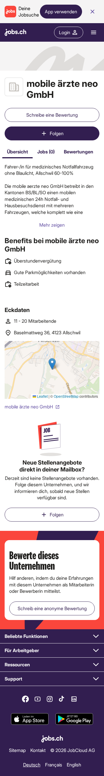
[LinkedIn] (74, 699)
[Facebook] (25, 699)
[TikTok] (62, 699)
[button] (52, 636)
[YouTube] (37, 699)
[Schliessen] (92, 12)
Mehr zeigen (52, 225)
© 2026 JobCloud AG (72, 750)
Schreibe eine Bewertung (52, 115)
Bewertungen (78, 151)
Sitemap (17, 750)
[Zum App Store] (30, 719)
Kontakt (38, 750)
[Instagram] (49, 699)
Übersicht (17, 151)
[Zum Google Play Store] (74, 719)
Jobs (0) (46, 151)
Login (64, 32)
